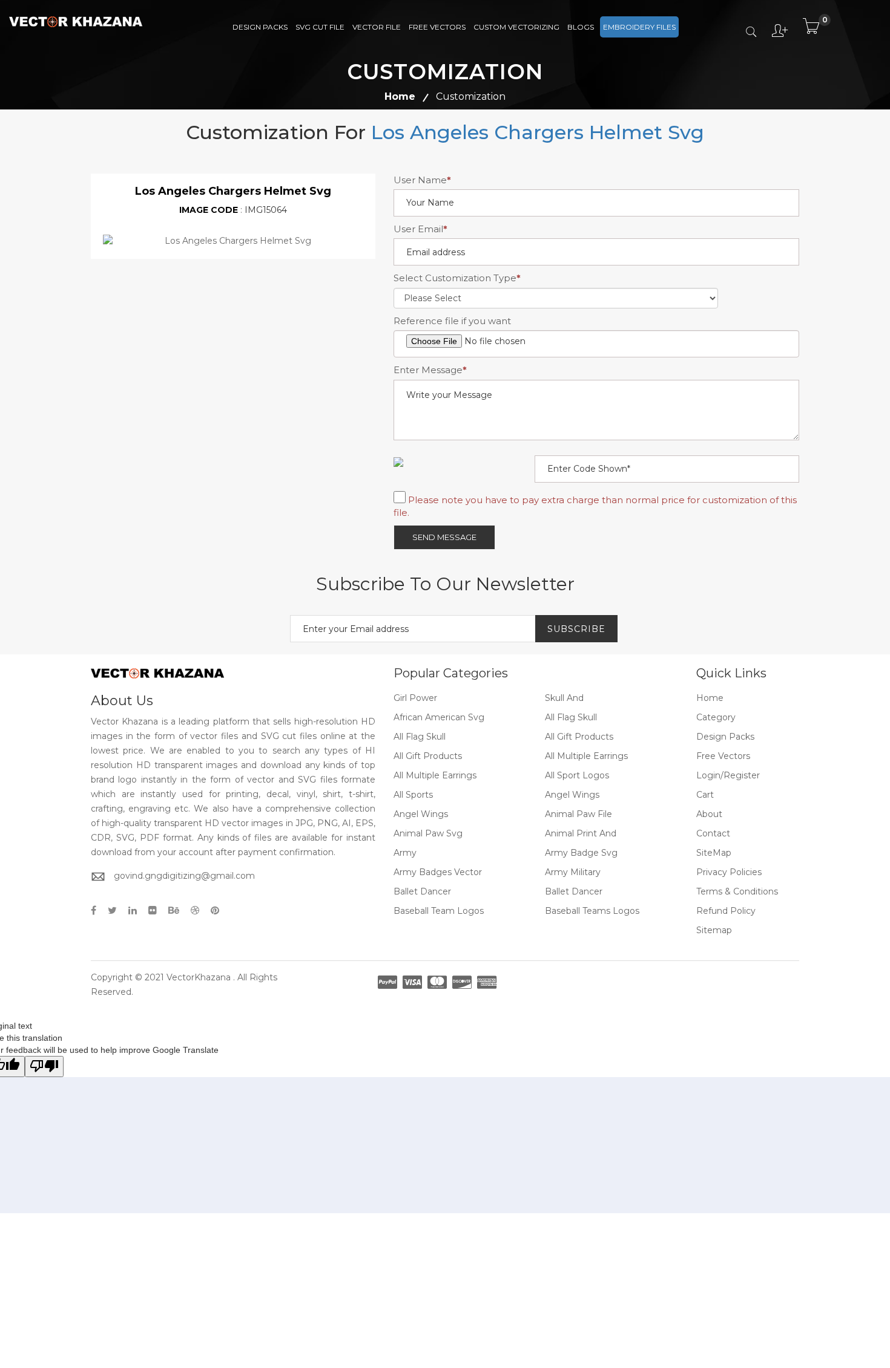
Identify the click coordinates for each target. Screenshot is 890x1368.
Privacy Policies (729, 872)
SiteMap (713, 852)
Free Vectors (437, 26)
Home (399, 96)
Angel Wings (572, 794)
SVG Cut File (319, 26)
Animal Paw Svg (428, 833)
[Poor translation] (44, 1066)
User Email (420, 229)
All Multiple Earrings (586, 756)
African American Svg (439, 717)
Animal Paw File (578, 814)
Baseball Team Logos (439, 910)
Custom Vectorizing (516, 26)
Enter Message (430, 370)
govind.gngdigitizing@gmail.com (184, 875)
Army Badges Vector (438, 872)
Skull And (564, 697)
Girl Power (415, 697)
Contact (713, 833)
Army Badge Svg (581, 852)
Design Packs (260, 26)
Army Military (573, 872)
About (709, 814)
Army (405, 852)
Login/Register (728, 775)
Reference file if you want (452, 321)
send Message (444, 537)
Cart (705, 794)
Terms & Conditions (737, 891)
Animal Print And (580, 833)
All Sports (413, 794)
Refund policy (726, 910)
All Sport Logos (577, 775)
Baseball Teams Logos (592, 910)
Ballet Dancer (422, 891)
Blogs (580, 26)
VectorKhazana (198, 977)
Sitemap (714, 930)
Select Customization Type (457, 278)
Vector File (376, 26)
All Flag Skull (571, 717)
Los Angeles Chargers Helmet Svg (537, 132)
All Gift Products (579, 736)
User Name (422, 180)
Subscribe (576, 629)
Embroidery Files (639, 26)
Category (716, 717)
